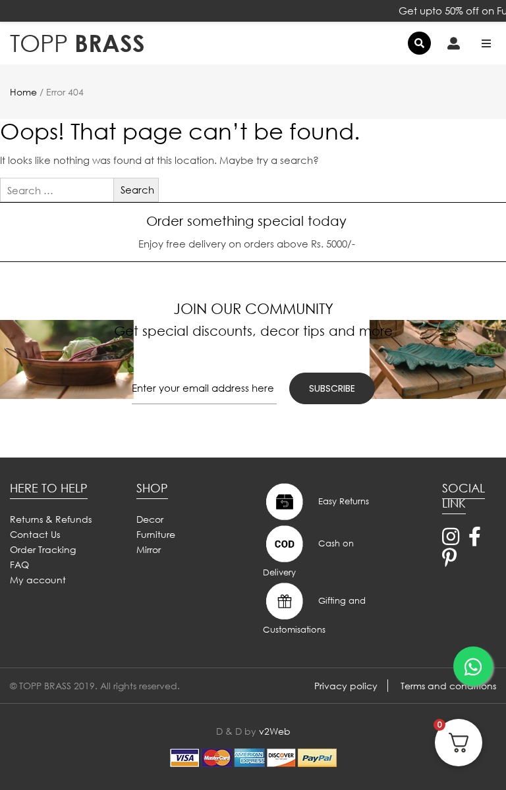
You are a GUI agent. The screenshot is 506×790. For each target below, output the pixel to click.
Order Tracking (43, 549)
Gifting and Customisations (314, 614)
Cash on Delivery (308, 557)
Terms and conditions (448, 685)
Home (23, 92)
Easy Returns (342, 500)
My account (38, 579)
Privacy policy (346, 685)
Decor (149, 519)
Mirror (148, 549)
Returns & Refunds (51, 519)
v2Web (275, 731)
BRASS (77, 43)
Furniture (155, 534)
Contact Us (35, 534)
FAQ (19, 564)
